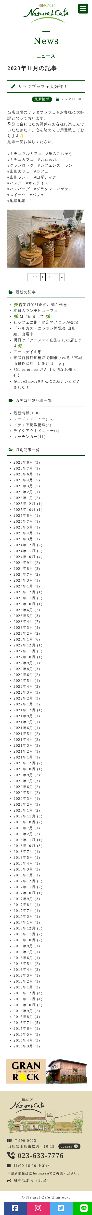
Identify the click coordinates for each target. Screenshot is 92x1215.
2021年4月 (23, 740)
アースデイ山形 (27, 352)
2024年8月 (23, 569)
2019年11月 (24, 816)
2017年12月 (24, 881)
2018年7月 (23, 852)
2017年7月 (23, 911)
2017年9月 (23, 899)
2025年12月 (24, 504)
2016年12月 (24, 928)
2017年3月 (23, 916)
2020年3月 (23, 798)
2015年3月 (23, 1046)
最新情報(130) (26, 413)
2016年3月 (23, 975)
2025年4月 (23, 533)
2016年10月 (24, 940)
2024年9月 (23, 563)
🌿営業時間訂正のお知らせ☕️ (40, 305)
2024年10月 (24, 557)
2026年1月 (23, 498)
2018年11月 (24, 840)
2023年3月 (23, 627)
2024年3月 (23, 580)
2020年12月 (24, 763)
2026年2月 (23, 492)
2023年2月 (23, 633)
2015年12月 (24, 993)
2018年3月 (23, 869)
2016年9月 (23, 946)
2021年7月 (23, 722)
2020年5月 (23, 793)
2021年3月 (23, 745)
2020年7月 (23, 781)
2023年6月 (23, 610)
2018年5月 (23, 857)
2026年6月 (23, 474)
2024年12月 (24, 545)
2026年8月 (23, 462)
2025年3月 (23, 539)
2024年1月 (23, 586)
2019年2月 (23, 834)
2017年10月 (24, 893)
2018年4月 (23, 863)
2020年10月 (24, 769)
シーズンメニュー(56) (33, 419)
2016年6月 (23, 958)
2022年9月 (23, 663)
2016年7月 (23, 952)
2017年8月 (23, 905)
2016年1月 (23, 987)
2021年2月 (23, 751)
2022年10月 (24, 657)
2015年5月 (23, 1034)
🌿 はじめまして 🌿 (32, 316)
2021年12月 (24, 710)
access (67, 1146)
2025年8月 (23, 515)
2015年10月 (24, 1005)
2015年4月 (23, 1040)
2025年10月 (24, 510)
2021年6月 (23, 728)
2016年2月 (23, 981)
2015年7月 (23, 1023)
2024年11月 (24, 551)
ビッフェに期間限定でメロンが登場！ (47, 322)
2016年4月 (23, 970)
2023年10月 (24, 604)
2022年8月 (23, 669)
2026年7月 (23, 468)
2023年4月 (23, 622)
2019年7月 (23, 828)
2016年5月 (23, 964)
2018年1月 (23, 875)
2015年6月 (23, 1028)
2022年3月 (23, 692)
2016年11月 (24, 934)
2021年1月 (23, 757)
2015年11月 (24, 999)
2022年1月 (23, 704)
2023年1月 (23, 639)
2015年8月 (23, 1017)
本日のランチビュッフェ (35, 311)
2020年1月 (23, 810)
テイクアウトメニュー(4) (36, 431)
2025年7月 (23, 521)
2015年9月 (23, 1011)
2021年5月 (23, 734)
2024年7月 (23, 574)
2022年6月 (23, 675)
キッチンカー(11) (29, 437)
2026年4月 (23, 480)
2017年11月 (24, 887)
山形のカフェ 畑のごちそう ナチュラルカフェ (46, 13)
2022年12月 (24, 645)
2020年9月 (23, 775)
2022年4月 (23, 686)
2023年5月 (23, 616)
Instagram (41, 1173)
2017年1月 (23, 922)
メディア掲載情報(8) (32, 425)
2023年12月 (24, 592)
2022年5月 (23, 681)
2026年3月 (23, 486)
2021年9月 (23, 716)
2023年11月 (24, 598)
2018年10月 (24, 846)
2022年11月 (24, 651)
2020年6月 (23, 787)
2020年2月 (23, 804)
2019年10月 (24, 822)
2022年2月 (23, 698)
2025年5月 (23, 527)
